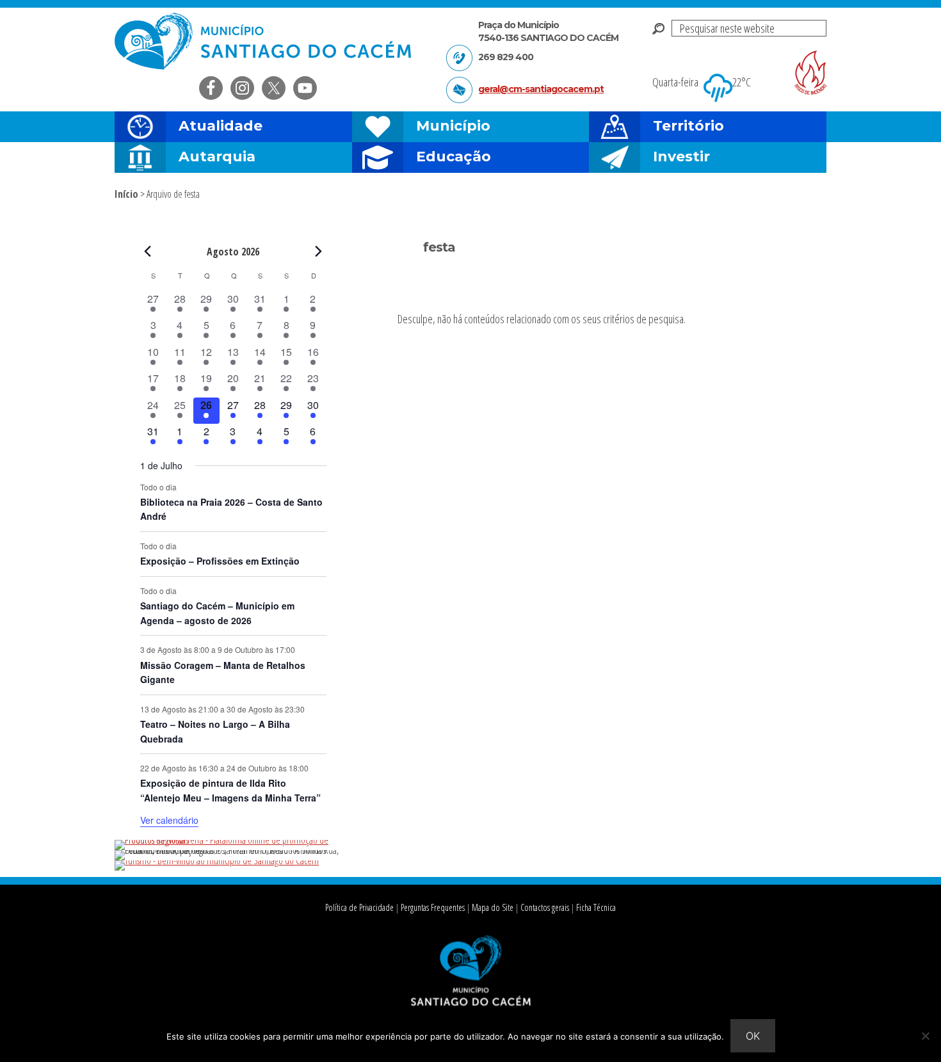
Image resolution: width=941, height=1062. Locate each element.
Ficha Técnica (596, 907)
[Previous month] (148, 251)
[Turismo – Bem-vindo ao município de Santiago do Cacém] (217, 860)
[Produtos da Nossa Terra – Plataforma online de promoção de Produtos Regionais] (233, 840)
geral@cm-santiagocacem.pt (541, 89)
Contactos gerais (544, 907)
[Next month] (318, 251)
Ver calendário (169, 820)
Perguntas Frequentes (433, 907)
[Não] (925, 1035)
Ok (753, 1035)
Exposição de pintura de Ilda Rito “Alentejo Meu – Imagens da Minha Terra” (230, 790)
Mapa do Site (492, 907)
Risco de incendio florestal (810, 73)
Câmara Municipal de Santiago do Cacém (264, 41)
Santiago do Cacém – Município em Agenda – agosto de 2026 (217, 613)
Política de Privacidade (359, 907)
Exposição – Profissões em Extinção (220, 560)
